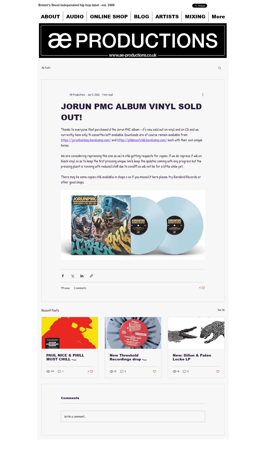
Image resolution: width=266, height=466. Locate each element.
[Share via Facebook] (63, 276)
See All (221, 310)
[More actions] (202, 94)
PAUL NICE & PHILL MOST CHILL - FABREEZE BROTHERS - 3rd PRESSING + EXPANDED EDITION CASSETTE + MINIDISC (69, 357)
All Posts (45, 67)
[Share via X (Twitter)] (72, 276)
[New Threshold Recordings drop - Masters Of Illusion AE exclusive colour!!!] (133, 333)
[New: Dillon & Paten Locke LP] (196, 333)
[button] (219, 67)
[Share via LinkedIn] (82, 276)
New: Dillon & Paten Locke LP (192, 357)
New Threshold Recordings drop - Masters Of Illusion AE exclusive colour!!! (131, 357)
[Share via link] (91, 276)
